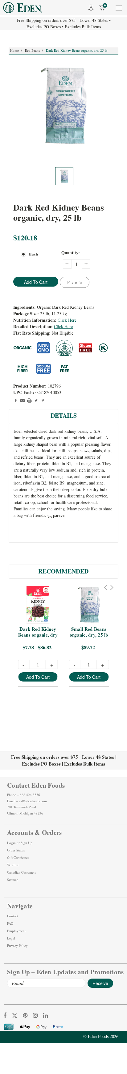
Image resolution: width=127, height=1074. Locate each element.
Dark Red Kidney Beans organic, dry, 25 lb (77, 50)
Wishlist (12, 865)
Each (33, 254)
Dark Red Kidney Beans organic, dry (38, 632)
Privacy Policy (17, 945)
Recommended (63, 571)
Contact (12, 916)
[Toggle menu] (118, 11)
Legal (11, 938)
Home (14, 50)
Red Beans (32, 50)
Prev (106, 587)
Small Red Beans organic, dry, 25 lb (89, 632)
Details (64, 415)
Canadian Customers (21, 872)
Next (112, 587)
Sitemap (12, 879)
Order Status (16, 850)
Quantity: (70, 252)
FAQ (10, 923)
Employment (16, 930)
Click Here (67, 320)
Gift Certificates (18, 857)
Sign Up (26, 842)
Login (11, 842)
